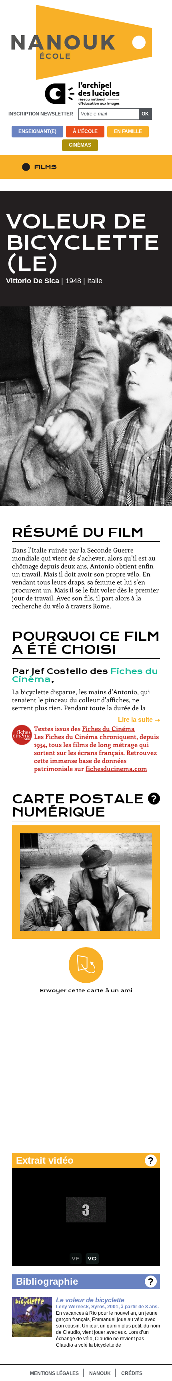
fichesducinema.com (116, 768)
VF (76, 1259)
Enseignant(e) (37, 131)
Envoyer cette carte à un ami (86, 991)
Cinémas (80, 145)
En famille (128, 131)
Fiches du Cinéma (108, 728)
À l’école (85, 131)
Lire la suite (135, 719)
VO (92, 1259)
